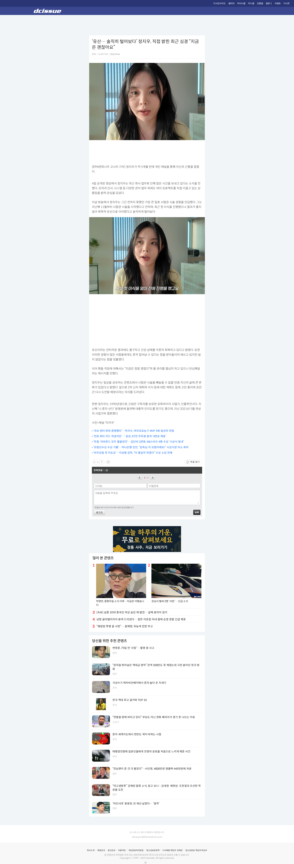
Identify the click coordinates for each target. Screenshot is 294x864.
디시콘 (286, 3)
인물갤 (260, 3)
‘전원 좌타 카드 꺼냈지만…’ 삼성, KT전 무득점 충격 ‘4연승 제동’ (129, 436)
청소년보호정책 (152, 850)
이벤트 (278, 3)
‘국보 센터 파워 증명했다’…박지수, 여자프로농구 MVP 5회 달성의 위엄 (133, 430)
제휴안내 (101, 850)
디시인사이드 (219, 3)
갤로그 (269, 3)
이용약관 (122, 850)
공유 (108, 462)
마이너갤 (241, 3)
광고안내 (111, 850)
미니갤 (251, 3)
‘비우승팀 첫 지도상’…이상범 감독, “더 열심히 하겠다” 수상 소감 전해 (132, 452)
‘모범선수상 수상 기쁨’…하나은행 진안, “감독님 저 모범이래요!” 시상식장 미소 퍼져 (141, 447)
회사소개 (90, 850)
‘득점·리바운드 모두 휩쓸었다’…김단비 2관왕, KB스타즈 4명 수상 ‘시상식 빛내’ (138, 441)
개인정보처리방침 (135, 850)
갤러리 (231, 3)
